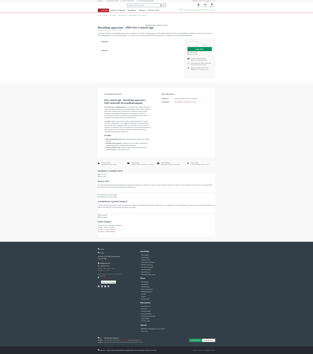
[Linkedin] (102, 286)
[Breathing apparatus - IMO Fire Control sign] (156, 25)
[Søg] (164, 5)
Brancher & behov (153, 10)
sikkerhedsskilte (113, 205)
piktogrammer (124, 340)
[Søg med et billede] (161, 5)
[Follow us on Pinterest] (108, 286)
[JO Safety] (106, 279)
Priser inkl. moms (209, 340)
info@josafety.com (105, 263)
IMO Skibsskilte (178, 102)
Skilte (192, 60)
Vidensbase (142, 10)
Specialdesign (132, 10)
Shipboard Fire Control (190, 102)
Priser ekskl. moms (195, 340)
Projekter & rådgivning (118, 10)
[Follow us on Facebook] (98, 286)
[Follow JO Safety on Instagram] (105, 286)
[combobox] (146, 5)
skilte (170, 164)
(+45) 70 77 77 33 (104, 266)
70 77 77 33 (212, 1)
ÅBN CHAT (202, 1)
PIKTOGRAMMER (110, 229)
